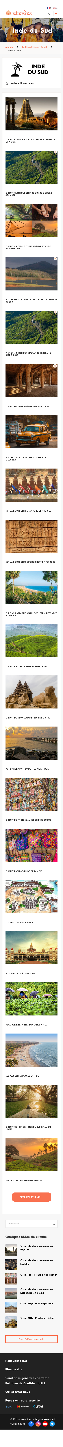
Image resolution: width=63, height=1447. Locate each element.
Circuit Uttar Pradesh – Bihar (37, 1318)
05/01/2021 (12, 970)
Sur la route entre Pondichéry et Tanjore (30, 562)
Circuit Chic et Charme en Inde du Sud (27, 667)
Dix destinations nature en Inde (24, 1180)
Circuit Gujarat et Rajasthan (36, 1303)
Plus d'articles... (32, 1197)
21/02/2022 (12, 609)
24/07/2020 (12, 1123)
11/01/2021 (11, 918)
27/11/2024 (12, 454)
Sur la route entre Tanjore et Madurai (28, 511)
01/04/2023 (12, 558)
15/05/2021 (12, 816)
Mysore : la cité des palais (20, 974)
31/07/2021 (12, 765)
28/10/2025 (12, 242)
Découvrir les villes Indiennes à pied (26, 1025)
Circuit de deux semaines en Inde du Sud (28, 406)
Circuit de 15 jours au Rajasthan (38, 1275)
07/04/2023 (12, 507)
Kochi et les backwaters (19, 922)
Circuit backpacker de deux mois (24, 871)
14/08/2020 (12, 1021)
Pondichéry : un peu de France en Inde (27, 769)
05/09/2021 (12, 714)
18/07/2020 (12, 1176)
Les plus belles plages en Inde (22, 1076)
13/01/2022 (12, 663)
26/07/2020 (12, 1072)
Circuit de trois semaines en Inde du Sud (28, 820)
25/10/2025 (12, 296)
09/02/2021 (12, 867)
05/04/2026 (12, 189)
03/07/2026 (12, 136)
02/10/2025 (12, 402)
